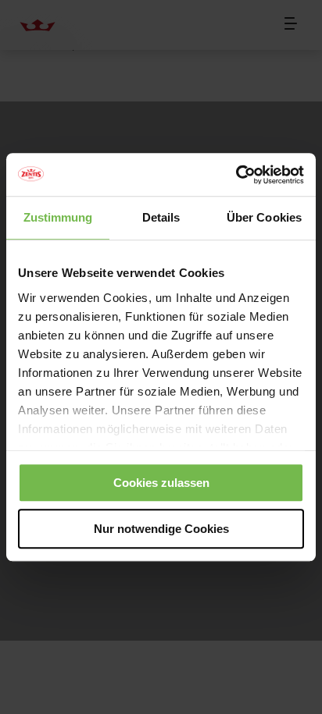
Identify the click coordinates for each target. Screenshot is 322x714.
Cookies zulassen (161, 482)
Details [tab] (161, 217)
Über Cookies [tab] (264, 217)
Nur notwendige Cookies (161, 528)
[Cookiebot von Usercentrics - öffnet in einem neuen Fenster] (235, 175)
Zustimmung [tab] (58, 217)
